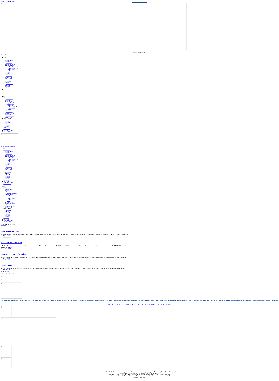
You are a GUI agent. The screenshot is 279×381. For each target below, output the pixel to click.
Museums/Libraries (10, 74)
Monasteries (9, 76)
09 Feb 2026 (8, 235)
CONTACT (157, 304)
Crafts (7, 82)
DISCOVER (8, 89)
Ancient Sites (9, 73)
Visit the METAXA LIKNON (11, 243)
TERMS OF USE (112, 304)
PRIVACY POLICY (121, 304)
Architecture (9, 81)
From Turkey (12, 69)
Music (7, 88)
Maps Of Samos (10, 77)
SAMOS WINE (9, 93)
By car (10, 70)
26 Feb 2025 (8, 258)
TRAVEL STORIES (10, 92)
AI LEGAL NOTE (149, 304)
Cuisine (8, 85)
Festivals (8, 86)
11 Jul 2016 (8, 269)
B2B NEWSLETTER (139, 304)
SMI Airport (9, 78)
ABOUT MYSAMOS (166, 304)
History (8, 61)
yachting (8, 72)
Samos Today (9, 60)
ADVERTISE (130, 304)
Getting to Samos (10, 65)
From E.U (11, 66)
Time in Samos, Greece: (139, 52)
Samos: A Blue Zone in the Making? (14, 254)
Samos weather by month (10, 231)
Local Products (9, 84)
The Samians (9, 63)
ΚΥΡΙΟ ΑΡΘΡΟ (7, 237)
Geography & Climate (11, 64)
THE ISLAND (8, 59)
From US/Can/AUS (13, 68)
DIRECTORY (8, 90)
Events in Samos (7, 265)
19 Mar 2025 (9, 247)
